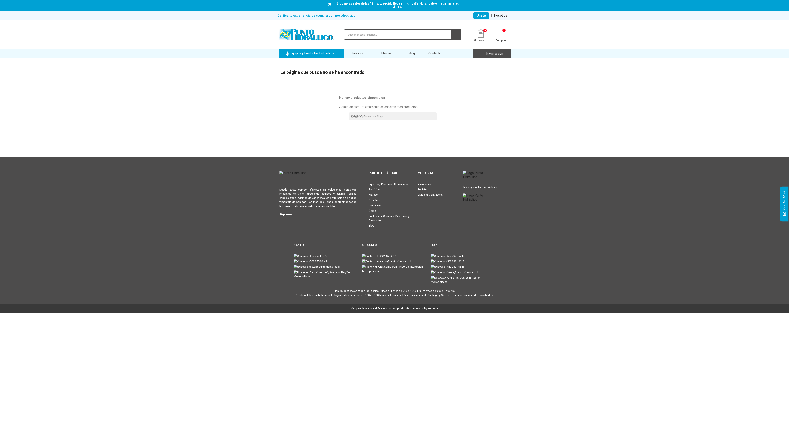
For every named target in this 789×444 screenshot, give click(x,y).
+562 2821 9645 (455, 266)
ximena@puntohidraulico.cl (462, 272)
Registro (423, 189)
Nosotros (501, 15)
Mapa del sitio (402, 308)
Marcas (373, 194)
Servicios (374, 189)
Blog (371, 225)
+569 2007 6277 (386, 255)
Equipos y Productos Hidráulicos (388, 184)
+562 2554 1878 (318, 255)
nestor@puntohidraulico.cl (324, 266)
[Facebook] (290, 221)
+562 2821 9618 (455, 261)
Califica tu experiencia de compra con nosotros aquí (316, 15)
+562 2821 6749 (455, 255)
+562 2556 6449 (318, 261)
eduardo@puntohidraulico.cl (394, 261)
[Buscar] (456, 34)
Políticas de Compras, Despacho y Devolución (389, 218)
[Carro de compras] (501, 34)
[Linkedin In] (306, 221)
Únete (481, 15)
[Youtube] (298, 221)
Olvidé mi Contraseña (430, 194)
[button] (311, 53)
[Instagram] (282, 221)
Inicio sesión (425, 184)
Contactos (375, 205)
